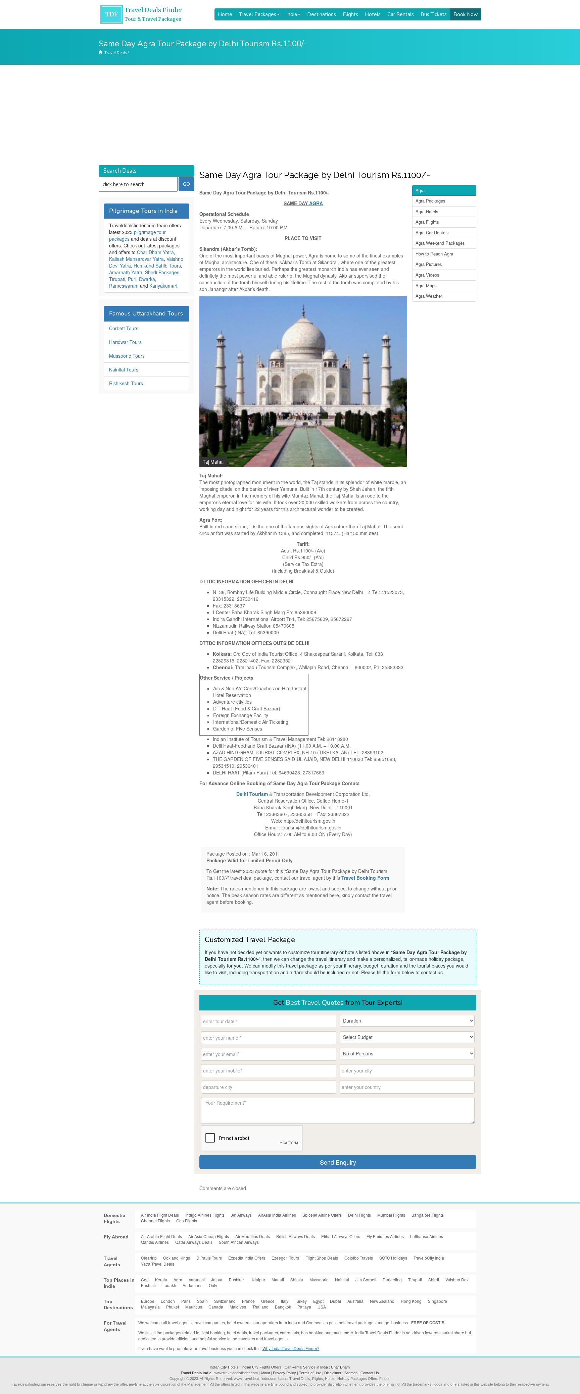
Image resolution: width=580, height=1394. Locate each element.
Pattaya (304, 1307)
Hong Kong (411, 1301)
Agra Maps (426, 285)
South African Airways (239, 1242)
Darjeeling (392, 1279)
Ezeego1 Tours (285, 1258)
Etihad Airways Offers (340, 1236)
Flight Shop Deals (321, 1258)
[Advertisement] (290, 115)
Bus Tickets (434, 14)
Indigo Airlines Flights (205, 1215)
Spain (202, 1301)
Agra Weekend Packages (440, 243)
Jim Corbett (365, 1279)
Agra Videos (427, 275)
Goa (145, 1279)
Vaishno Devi (457, 1279)
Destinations (321, 14)
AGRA (316, 203)
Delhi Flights (359, 1215)
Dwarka (147, 279)
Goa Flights (186, 1220)
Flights (350, 14)
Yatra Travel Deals (157, 1264)
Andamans (192, 1285)
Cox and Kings (176, 1258)
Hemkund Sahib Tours (157, 265)
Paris (186, 1301)
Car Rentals (400, 14)
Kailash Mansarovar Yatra (136, 258)
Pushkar (236, 1279)
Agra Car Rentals (432, 232)
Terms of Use (310, 1373)
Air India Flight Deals (160, 1215)
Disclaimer (332, 1373)
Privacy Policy (284, 1373)
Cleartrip (149, 1258)
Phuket (172, 1307)
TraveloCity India (429, 1258)
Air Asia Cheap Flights (208, 1236)
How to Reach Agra (434, 253)
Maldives (238, 1307)
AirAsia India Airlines (277, 1215)
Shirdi (433, 1279)
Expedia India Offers (246, 1258)
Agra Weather (429, 296)
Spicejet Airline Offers (322, 1215)
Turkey (301, 1301)
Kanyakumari (163, 285)
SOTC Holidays (393, 1258)
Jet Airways (241, 1215)
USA (322, 1307)
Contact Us (369, 1373)
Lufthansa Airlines (426, 1236)
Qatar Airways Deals (193, 1242)
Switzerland (225, 1301)
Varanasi (197, 1279)
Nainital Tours (123, 369)
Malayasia (150, 1307)
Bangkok (283, 1307)
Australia (355, 1301)
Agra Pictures (429, 264)
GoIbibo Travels (358, 1258)
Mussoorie (319, 1279)
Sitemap (350, 1373)
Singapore (437, 1301)
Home (225, 14)
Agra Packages (430, 200)
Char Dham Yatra (155, 252)
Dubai (335, 1301)
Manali (278, 1279)
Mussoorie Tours (127, 355)
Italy (284, 1301)
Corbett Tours (123, 328)
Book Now (465, 14)
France (248, 1301)
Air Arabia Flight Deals (161, 1236)
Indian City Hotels (224, 1367)
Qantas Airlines (155, 1242)
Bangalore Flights (428, 1215)
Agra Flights (427, 222)
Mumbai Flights (391, 1215)
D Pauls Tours (209, 1258)
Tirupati (117, 279)
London (168, 1301)
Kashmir (148, 1285)
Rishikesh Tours (126, 383)
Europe (147, 1301)
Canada (215, 1307)
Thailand (260, 1307)
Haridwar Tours (125, 342)
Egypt (318, 1301)
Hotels (373, 14)
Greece (268, 1301)
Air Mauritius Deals (252, 1236)
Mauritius (193, 1307)
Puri (132, 279)
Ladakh (169, 1285)
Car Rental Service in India (306, 1367)
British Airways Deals (295, 1236)
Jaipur (217, 1279)
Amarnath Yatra (125, 272)
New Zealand (382, 1301)
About (265, 1373)
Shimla (296, 1279)
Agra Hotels (427, 211)
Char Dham (340, 1367)
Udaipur (257, 1279)
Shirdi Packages (162, 272)
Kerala (161, 1279)
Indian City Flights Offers (261, 1367)
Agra (420, 190)
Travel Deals (115, 52)
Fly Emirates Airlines (385, 1236)
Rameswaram (124, 285)
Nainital (342, 1279)
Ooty (213, 1285)
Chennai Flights (155, 1220)
